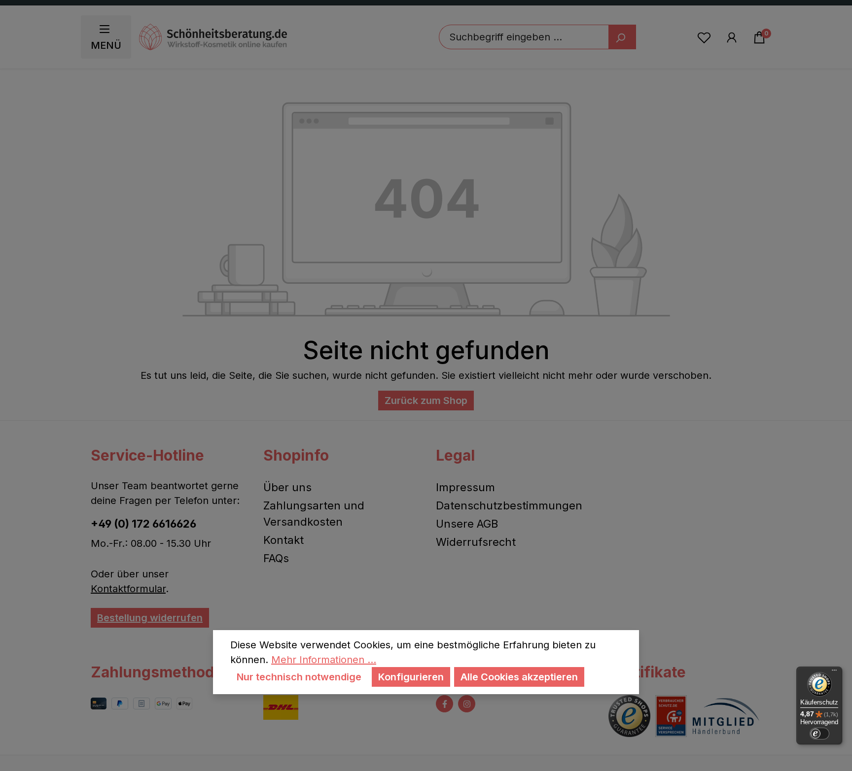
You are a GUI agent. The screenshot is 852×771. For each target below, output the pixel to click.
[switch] (819, 733)
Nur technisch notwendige (299, 677)
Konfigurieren (411, 677)
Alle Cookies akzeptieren (519, 677)
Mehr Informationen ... (323, 660)
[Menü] (834, 672)
